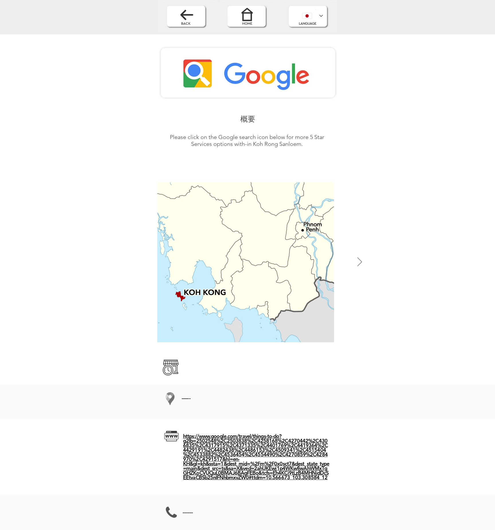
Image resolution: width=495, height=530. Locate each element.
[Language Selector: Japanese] (312, 15)
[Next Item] (359, 262)
